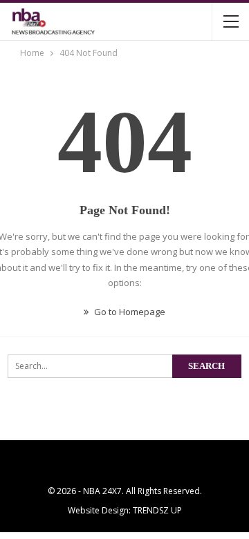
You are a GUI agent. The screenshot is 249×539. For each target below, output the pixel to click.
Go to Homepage (128, 311)
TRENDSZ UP (157, 510)
